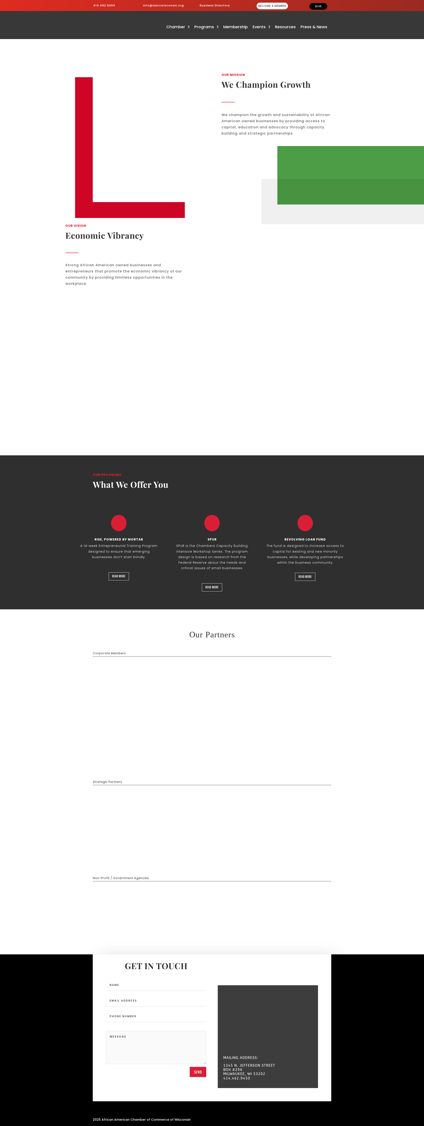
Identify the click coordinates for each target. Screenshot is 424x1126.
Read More (118, 576)
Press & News (314, 27)
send (198, 1071)
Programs (204, 27)
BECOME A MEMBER (272, 6)
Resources (285, 27)
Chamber (175, 27)
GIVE (318, 6)
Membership (235, 27)
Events (259, 27)
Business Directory (215, 5)
